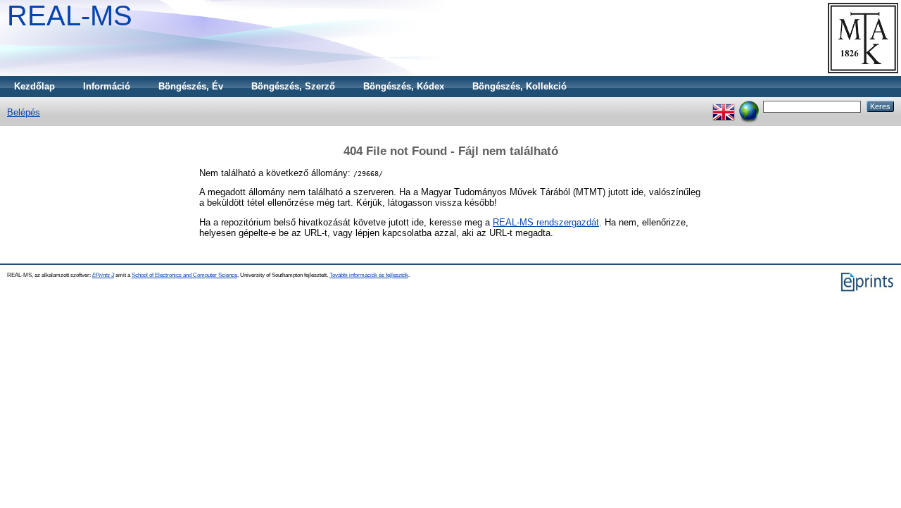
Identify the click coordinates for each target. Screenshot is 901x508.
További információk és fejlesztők (368, 275)
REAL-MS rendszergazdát (546, 222)
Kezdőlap (34, 86)
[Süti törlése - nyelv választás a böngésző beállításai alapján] (749, 106)
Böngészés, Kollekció (519, 86)
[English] (723, 106)
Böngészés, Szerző (293, 86)
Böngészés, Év (190, 86)
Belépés (23, 112)
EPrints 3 (103, 275)
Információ (106, 86)
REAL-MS (69, 15)
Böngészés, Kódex (403, 86)
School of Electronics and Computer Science (184, 275)
